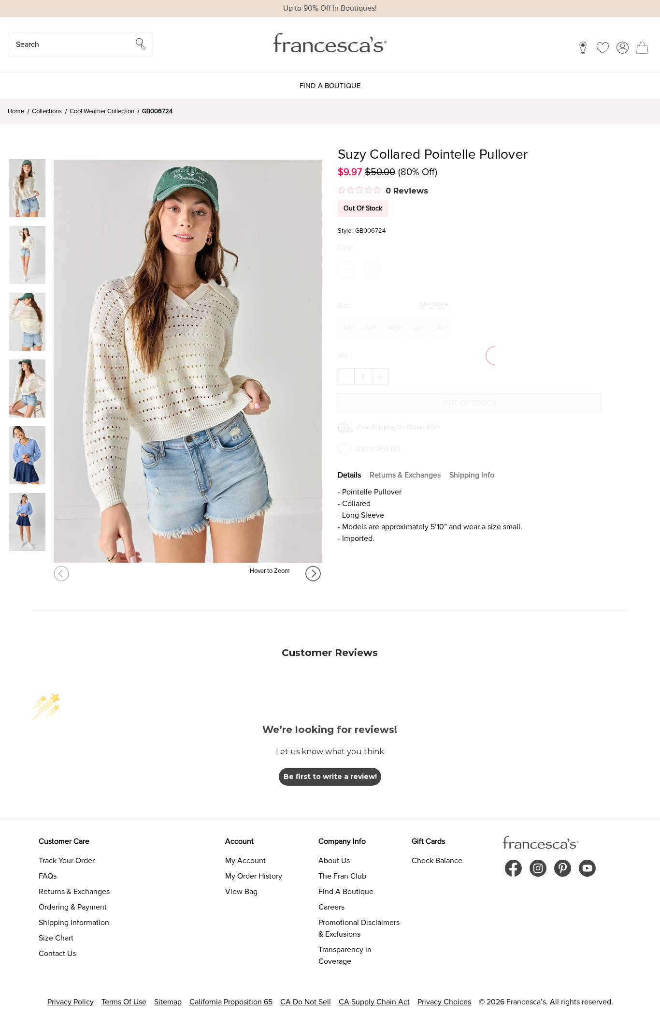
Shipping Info (471, 475)
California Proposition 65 (231, 1002)
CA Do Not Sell (305, 1002)
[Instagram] (538, 868)
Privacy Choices (444, 1002)
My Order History (253, 876)
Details (349, 475)
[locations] (583, 47)
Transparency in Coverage (345, 955)
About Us (334, 861)
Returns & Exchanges (405, 475)
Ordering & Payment (73, 907)
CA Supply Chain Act (374, 1002)
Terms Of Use (123, 1002)
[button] (80, 44)
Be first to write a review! (330, 776)
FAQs (48, 876)
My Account (245, 861)
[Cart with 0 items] (642, 47)
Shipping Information (74, 922)
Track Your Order (67, 861)
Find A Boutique (345, 892)
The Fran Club (342, 876)
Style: (345, 231)
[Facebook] (513, 868)
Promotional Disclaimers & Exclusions (359, 928)
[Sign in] (622, 47)
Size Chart (56, 938)
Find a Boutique (330, 85)
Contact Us (57, 953)
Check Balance (437, 861)
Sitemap (168, 1002)
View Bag (241, 892)
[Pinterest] (562, 868)
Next (313, 573)
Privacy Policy (70, 1002)
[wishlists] (603, 47)
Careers (331, 907)
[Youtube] (587, 868)
